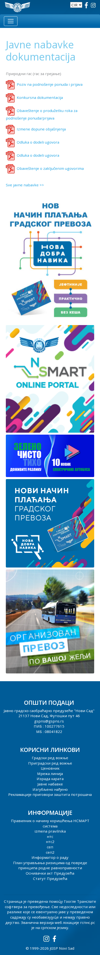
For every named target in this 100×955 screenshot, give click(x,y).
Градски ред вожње (50, 757)
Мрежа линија (50, 773)
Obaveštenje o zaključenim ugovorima (50, 168)
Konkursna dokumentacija (40, 97)
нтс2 (50, 841)
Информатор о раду (50, 857)
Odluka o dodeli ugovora (38, 142)
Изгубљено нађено (50, 789)
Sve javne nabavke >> (25, 184)
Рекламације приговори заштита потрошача (50, 794)
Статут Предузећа (50, 878)
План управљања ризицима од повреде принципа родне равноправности (50, 865)
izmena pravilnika (50, 831)
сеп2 (50, 852)
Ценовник (50, 768)
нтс (50, 836)
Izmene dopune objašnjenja (41, 129)
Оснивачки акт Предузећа (50, 873)
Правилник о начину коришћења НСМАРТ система (50, 823)
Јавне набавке (50, 784)
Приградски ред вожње (50, 763)
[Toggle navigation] (10, 21)
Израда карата (50, 778)
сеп (50, 846)
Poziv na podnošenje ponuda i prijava (50, 84)
